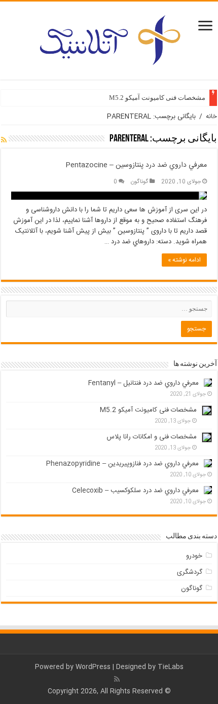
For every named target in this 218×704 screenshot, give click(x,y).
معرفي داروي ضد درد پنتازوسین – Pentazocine (136, 165)
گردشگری (189, 572)
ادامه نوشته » (184, 260)
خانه (211, 116)
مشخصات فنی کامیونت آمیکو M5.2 (157, 97)
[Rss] (117, 679)
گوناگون (139, 182)
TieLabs (171, 667)
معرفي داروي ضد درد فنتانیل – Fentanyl (143, 383)
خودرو (194, 556)
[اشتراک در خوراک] (4, 141)
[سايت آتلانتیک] (109, 38)
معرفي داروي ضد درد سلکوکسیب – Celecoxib (135, 490)
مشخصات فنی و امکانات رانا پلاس (151, 436)
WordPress (93, 667)
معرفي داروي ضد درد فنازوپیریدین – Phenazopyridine (122, 463)
